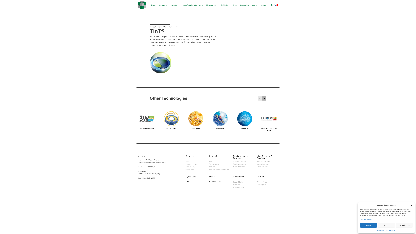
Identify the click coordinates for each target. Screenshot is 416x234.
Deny (386, 225)
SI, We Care (225, 5)
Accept (368, 225)
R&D (210, 161)
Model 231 (236, 184)
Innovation (174, 5)
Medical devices (239, 167)
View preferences (404, 225)
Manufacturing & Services (192, 5)
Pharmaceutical (262, 167)
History (187, 161)
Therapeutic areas (239, 161)
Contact (263, 5)
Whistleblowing (238, 187)
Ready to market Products (240, 157)
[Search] (272, 5)
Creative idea (244, 5)
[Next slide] (264, 98)
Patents (212, 167)
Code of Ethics (238, 182)
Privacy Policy (390, 230)
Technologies (168, 27)
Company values (191, 164)
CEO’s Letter (189, 169)
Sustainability (190, 167)
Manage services (366, 219)
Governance (238, 177)
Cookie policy (381, 230)
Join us (254, 5)
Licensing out (211, 5)
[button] (412, 205)
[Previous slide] (260, 98)
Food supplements (239, 164)
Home (153, 5)
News (234, 5)
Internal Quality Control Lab (219, 169)
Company (162, 5)
